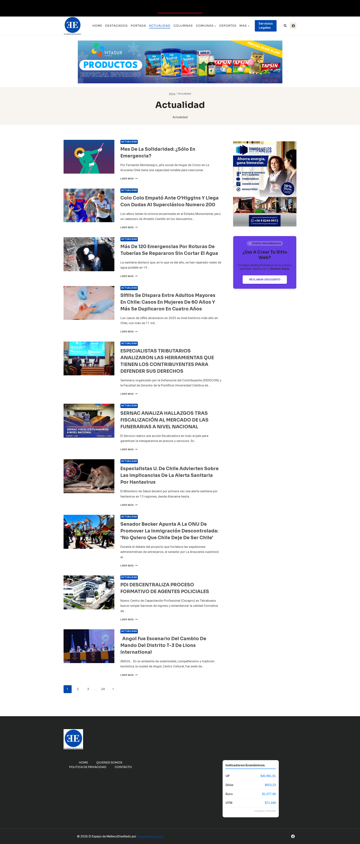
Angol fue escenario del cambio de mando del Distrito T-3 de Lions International (163, 645)
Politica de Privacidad (87, 767)
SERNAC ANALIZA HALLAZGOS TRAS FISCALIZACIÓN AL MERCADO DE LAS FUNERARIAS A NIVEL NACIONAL (164, 420)
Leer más (129, 179)
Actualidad (159, 25)
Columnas (183, 25)
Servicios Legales (266, 26)
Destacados (116, 25)
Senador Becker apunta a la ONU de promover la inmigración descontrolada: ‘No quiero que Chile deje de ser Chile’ (169, 531)
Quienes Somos (109, 762)
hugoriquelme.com (150, 836)
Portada (138, 25)
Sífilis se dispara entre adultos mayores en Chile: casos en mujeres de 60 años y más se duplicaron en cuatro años (167, 302)
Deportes (227, 25)
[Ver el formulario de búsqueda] (285, 26)
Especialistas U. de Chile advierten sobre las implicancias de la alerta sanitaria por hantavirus (169, 475)
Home (97, 25)
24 (103, 689)
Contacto (123, 767)
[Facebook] (293, 26)
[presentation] (89, 157)
